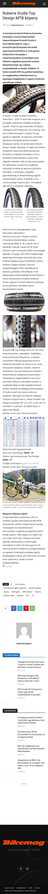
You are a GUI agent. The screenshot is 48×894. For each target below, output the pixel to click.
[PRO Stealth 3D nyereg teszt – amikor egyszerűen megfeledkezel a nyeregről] (9, 692)
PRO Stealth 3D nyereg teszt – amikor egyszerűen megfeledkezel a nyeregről (30, 692)
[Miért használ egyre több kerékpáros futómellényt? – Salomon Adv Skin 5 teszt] (9, 679)
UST (27, 595)
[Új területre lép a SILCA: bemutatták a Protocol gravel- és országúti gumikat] (9, 735)
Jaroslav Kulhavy (35, 588)
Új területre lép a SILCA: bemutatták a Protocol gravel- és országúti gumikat (31, 734)
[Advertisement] (24, 802)
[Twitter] (20, 608)
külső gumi (16, 592)
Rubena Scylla (9, 595)
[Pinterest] (26, 608)
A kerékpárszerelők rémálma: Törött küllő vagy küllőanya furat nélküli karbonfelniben (31, 720)
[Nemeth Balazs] (4, 25)
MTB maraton (28, 592)
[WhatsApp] (32, 608)
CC (11, 584)
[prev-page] (4, 702)
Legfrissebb (10, 711)
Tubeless (20, 595)
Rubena (38, 592)
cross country (20, 584)
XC (33, 595)
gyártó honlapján (31, 463)
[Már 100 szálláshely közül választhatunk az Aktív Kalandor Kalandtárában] (9, 749)
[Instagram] (27, 868)
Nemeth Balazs (18, 25)
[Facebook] (13, 608)
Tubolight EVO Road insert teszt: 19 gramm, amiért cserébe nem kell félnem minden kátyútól (31, 664)
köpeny (6, 592)
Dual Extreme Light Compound (15, 588)
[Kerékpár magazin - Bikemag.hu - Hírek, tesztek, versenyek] (24, 3)
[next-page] (8, 702)
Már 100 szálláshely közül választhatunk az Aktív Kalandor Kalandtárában (31, 748)
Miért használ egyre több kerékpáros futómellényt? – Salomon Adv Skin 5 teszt (29, 678)
